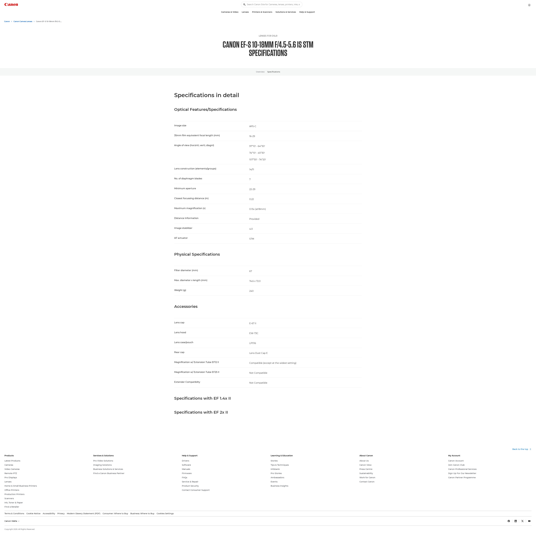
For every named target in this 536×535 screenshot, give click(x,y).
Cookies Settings (165, 513)
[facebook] (509, 521)
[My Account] (529, 5)
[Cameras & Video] (239, 12)
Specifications (273, 72)
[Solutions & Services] (297, 12)
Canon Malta (11, 521)
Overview (260, 72)
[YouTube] (529, 521)
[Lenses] (250, 12)
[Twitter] (522, 521)
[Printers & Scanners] (273, 12)
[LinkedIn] (516, 521)
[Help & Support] (316, 12)
